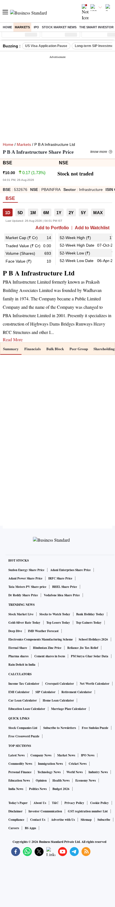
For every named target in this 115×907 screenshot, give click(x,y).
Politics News (38, 789)
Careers (13, 828)
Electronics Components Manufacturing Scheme (40, 639)
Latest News (16, 755)
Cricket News (78, 764)
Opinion (41, 780)
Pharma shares (18, 656)
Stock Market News (59, 27)
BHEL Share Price (64, 587)
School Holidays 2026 (93, 639)
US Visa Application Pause (46, 46)
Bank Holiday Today (90, 614)
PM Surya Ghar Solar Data (89, 656)
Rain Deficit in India (21, 665)
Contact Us (37, 820)
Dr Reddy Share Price (23, 595)
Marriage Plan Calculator (68, 709)
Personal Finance (20, 772)
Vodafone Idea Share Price (62, 595)
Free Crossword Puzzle (23, 736)
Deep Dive (15, 631)
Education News (19, 780)
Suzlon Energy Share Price (26, 570)
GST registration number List (88, 811)
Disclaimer (15, 811)
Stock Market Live (20, 614)
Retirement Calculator (76, 692)
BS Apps (30, 828)
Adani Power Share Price (25, 578)
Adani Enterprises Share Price (70, 570)
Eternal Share (17, 648)
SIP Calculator (45, 692)
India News (15, 789)
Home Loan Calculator (58, 700)
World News (74, 772)
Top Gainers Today (89, 623)
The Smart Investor (96, 27)
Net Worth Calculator (94, 684)
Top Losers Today (58, 623)
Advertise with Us (63, 820)
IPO (36, 27)
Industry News (98, 772)
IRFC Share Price (60, 578)
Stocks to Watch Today (54, 614)
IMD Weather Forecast (43, 631)
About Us (39, 803)
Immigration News (50, 764)
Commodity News (20, 764)
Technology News (49, 772)
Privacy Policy (74, 803)
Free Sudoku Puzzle (95, 728)
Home (7, 27)
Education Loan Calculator (26, 709)
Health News (61, 780)
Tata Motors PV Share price (27, 587)
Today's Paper (18, 803)
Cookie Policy (99, 803)
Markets (22, 27)
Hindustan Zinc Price (47, 648)
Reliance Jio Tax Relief (82, 648)
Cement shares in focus (49, 656)
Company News (40, 755)
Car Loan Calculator (22, 700)
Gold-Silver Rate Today (24, 623)
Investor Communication (45, 811)
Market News (66, 755)
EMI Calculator (19, 692)
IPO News (87, 755)
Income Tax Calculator (23, 684)
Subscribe (103, 820)
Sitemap (86, 820)
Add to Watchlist (92, 228)
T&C (55, 803)
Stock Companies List (22, 728)
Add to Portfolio (52, 228)
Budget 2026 (61, 789)
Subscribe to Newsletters (59, 728)
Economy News (85, 780)
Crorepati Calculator (59, 684)
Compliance (16, 820)
